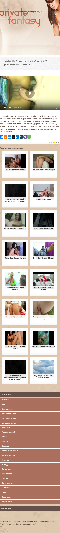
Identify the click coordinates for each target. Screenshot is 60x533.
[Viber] (25, 137)
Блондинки (7, 409)
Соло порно (7, 483)
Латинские (6, 469)
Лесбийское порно (10, 451)
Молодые (6, 464)
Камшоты (6, 441)
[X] (13, 137)
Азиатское (6, 400)
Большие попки (9, 414)
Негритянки (7, 474)
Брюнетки (6, 427)
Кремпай (5, 446)
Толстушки (6, 488)
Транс (4, 492)
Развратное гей (8, 432)
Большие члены (9, 423)
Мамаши (5, 437)
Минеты (5, 460)
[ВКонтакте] (1, 137)
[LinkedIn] (17, 137)
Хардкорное (7, 497)
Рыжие (5, 478)
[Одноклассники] (5, 137)
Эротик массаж (8, 455)
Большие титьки (9, 418)
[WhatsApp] (29, 137)
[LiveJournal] (21, 137)
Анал (4, 404)
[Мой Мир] (9, 137)
